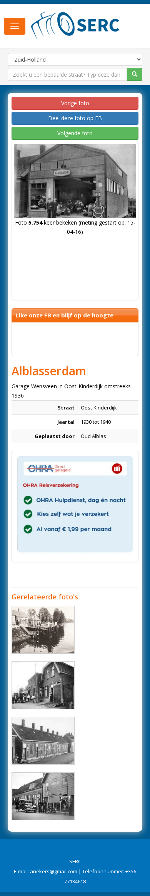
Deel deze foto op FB (75, 118)
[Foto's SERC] (75, 25)
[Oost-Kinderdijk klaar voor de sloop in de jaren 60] (43, 741)
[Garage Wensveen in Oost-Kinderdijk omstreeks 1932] (43, 796)
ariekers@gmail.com (53, 871)
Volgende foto (75, 133)
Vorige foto (75, 103)
